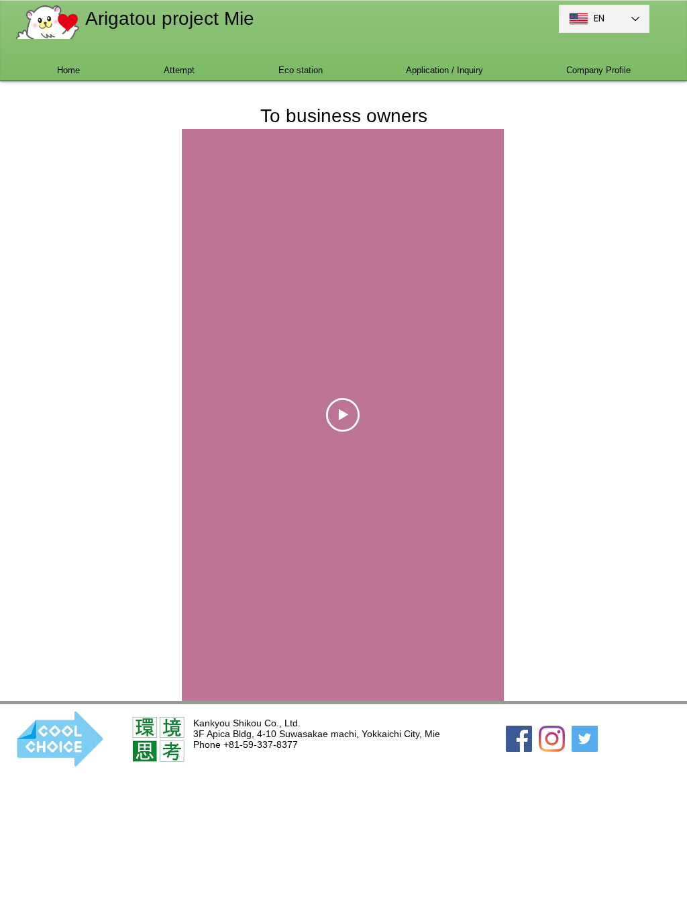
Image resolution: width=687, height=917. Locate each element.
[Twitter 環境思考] (585, 739)
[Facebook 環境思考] (519, 739)
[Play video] (343, 415)
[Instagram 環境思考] (552, 739)
